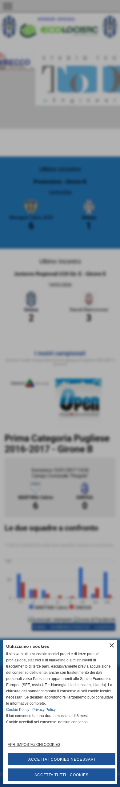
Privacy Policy (44, 709)
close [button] (111, 645)
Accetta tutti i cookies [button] (61, 775)
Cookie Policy (17, 709)
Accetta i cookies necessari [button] (61, 759)
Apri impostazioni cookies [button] (34, 744)
